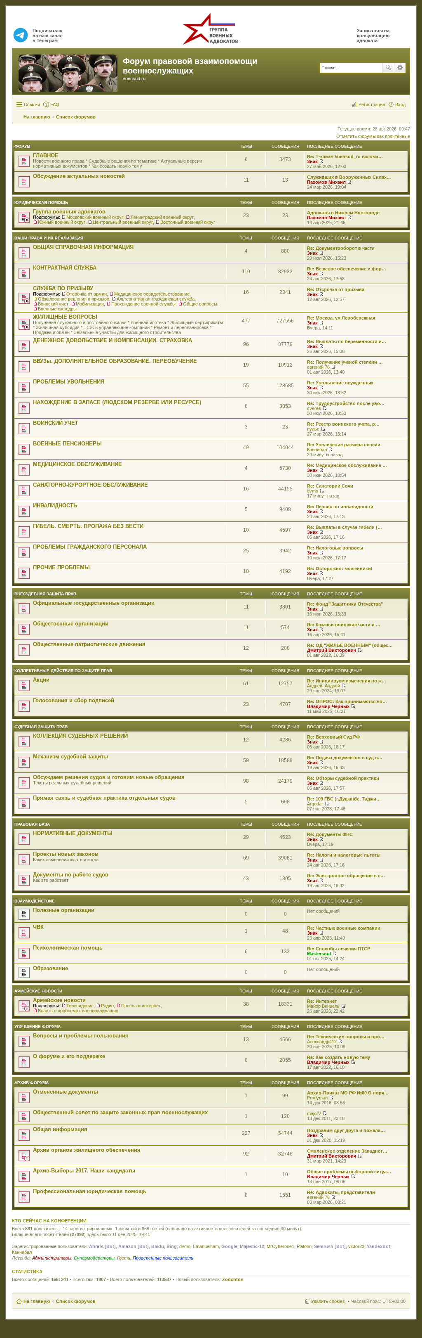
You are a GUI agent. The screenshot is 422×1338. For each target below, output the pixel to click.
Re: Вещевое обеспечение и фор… (346, 268)
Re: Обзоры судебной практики (343, 778)
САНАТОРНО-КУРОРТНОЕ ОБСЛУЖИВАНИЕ (90, 485)
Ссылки (32, 104)
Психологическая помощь (68, 948)
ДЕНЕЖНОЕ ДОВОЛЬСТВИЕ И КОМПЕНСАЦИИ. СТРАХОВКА (112, 340)
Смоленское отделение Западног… (347, 1151)
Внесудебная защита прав (45, 594)
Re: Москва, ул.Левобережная (341, 317)
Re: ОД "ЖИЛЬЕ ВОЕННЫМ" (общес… (350, 645)
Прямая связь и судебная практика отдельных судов (104, 798)
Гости (123, 1257)
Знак (312, 161)
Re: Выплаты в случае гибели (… (344, 527)
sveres (314, 408)
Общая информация (60, 1129)
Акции (41, 680)
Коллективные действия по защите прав (63, 670)
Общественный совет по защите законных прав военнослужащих (120, 1112)
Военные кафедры (57, 308)
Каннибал (317, 449)
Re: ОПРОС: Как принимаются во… (347, 701)
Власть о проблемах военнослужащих (78, 1010)
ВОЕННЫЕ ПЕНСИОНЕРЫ (67, 443)
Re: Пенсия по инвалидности (340, 506)
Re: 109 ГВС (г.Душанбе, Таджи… (344, 798)
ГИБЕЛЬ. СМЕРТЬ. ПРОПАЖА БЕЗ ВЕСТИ (88, 526)
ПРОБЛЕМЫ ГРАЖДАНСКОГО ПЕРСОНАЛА (90, 547)
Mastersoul (319, 953)
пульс (313, 428)
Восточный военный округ (187, 222)
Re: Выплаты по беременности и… (346, 341)
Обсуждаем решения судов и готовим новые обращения (109, 777)
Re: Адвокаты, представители (341, 1192)
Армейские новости (38, 991)
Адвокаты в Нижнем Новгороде (343, 212)
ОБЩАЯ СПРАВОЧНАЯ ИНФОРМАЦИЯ (83, 247)
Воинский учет (53, 303)
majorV (314, 1113)
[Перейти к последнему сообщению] (321, 161)
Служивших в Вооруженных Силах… (349, 177)
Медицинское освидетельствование (152, 293)
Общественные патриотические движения (89, 644)
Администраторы (51, 1257)
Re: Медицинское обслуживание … (347, 465)
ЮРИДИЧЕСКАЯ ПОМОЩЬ (41, 202)
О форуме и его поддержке (69, 1056)
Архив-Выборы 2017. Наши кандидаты (84, 1170)
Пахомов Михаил (326, 182)
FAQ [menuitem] (54, 104)
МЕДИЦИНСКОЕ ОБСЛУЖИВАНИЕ (77, 464)
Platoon (304, 1246)
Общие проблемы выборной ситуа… (349, 1171)
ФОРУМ (22, 146)
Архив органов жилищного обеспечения (87, 1150)
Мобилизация (90, 303)
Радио (107, 1005)
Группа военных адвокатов (69, 211)
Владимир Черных (328, 706)
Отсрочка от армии (86, 293)
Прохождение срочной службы (143, 303)
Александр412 (322, 1041)
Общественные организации (70, 623)
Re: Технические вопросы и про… (345, 1036)
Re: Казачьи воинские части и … (343, 624)
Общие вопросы (200, 303)
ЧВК (38, 927)
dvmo (312, 490)
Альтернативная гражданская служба (156, 298)
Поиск (388, 68)
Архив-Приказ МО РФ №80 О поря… (348, 1092)
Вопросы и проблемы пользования (81, 1036)
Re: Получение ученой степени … (345, 362)
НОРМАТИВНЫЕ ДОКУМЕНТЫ (73, 833)
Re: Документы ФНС (330, 834)
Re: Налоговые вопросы (335, 547)
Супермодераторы (94, 1257)
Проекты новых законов (65, 854)
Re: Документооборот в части (341, 248)
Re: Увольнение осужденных (340, 382)
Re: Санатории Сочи (330, 485)
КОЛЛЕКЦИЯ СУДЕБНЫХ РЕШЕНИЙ (80, 736)
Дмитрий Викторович (331, 650)
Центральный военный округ (123, 222)
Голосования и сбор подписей (73, 700)
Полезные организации (63, 910)
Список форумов (76, 1301)
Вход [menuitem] (400, 104)
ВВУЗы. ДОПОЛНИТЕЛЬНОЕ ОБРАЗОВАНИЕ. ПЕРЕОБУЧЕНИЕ (115, 361)
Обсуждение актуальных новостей (79, 176)
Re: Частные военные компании (343, 928)
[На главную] (68, 71)
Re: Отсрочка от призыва (335, 289)
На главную (36, 1301)
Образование (50, 968)
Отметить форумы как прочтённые (373, 136)
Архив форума (31, 1082)
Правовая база (32, 824)
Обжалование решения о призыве (73, 298)
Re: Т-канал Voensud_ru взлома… (345, 156)
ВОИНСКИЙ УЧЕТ (55, 423)
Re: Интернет (322, 1001)
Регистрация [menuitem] (372, 104)
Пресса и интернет (141, 1005)
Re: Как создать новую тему (338, 1057)
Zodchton (233, 1279)
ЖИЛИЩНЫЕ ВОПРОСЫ (65, 317)
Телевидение (80, 1005)
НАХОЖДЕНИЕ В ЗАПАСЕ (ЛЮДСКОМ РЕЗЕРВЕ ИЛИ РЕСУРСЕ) (117, 402)
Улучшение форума (37, 1026)
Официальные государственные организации (94, 603)
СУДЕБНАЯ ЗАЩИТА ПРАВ (41, 727)
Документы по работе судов (70, 874)
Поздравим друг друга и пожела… (346, 1130)
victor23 (356, 1246)
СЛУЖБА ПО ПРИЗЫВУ (63, 288)
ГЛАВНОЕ (46, 155)
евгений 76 (318, 367)
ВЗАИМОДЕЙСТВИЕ (34, 901)
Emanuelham (206, 1246)
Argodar (315, 803)
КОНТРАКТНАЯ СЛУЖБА (64, 268)
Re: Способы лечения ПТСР (338, 948)
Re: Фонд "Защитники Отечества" (345, 604)
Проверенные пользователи (163, 1257)
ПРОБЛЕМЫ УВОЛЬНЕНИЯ (68, 382)
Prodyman (317, 1097)
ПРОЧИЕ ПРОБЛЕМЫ (61, 567)
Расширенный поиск (400, 68)
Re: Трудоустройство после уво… (345, 403)
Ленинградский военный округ (162, 217)
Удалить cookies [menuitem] (328, 1301)
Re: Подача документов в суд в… (344, 757)
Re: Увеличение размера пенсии (343, 444)
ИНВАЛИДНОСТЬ (55, 505)
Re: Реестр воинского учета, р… (343, 424)
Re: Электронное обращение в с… (346, 875)
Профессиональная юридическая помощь (89, 1191)
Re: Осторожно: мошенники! (340, 568)
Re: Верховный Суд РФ (333, 736)
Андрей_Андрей (323, 685)
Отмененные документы (65, 1092)
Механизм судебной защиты (70, 756)
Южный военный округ (61, 222)
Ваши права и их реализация (48, 238)
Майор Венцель (323, 1006)
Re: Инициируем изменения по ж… (346, 680)
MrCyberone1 (280, 1246)
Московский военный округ (94, 217)
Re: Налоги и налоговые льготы (343, 855)
